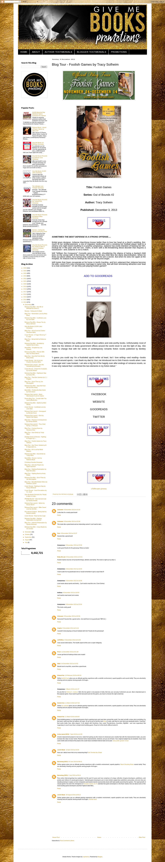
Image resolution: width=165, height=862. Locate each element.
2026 (25, 268)
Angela (59, 628)
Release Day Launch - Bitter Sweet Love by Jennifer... (35, 508)
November (28, 532)
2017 (25, 292)
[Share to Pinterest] (86, 494)
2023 (25, 276)
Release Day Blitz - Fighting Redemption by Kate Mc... (33, 519)
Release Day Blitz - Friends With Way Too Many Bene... (34, 352)
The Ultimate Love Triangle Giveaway (38, 187)
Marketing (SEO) (62, 761)
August (27, 540)
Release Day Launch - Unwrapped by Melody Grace (35, 412)
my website (65, 705)
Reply (59, 515)
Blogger (100, 857)
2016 (25, 294)
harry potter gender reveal (121, 741)
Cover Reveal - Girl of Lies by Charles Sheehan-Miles (34, 361)
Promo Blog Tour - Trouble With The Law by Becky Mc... (35, 399)
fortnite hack (65, 678)
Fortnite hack (93, 799)
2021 (25, 281)
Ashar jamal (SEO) (63, 734)
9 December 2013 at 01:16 (70, 628)
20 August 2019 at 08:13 (73, 795)
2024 (25, 273)
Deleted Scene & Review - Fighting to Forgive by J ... (35, 437)
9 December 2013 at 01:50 (72, 640)
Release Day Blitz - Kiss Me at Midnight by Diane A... (34, 307)
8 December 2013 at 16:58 (74, 580)
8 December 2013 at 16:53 (74, 569)
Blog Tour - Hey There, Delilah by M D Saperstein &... (35, 446)
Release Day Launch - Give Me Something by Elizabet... (34, 365)
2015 (25, 297)
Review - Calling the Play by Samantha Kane (39, 230)
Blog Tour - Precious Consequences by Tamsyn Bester (36, 420)
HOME (23, 52)
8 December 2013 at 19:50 (71, 592)
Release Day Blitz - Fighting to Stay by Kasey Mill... (35, 373)
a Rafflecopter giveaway (99, 489)
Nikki (58, 663)
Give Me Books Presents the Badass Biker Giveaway (39, 216)
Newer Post (55, 837)
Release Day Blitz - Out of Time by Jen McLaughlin (35, 478)
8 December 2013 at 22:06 (72, 616)
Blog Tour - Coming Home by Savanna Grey (33, 429)
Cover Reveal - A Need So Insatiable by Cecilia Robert (36, 369)
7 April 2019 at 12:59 (76, 734)
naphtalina (86, 857)
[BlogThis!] (80, 494)
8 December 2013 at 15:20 (72, 509)
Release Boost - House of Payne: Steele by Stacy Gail (39, 129)
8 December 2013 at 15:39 (74, 545)
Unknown (60, 509)
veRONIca (60, 640)
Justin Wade (61, 750)
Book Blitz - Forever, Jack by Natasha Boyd (33, 458)
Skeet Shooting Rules (127, 764)
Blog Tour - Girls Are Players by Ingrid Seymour (34, 465)
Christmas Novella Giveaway (33, 462)
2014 (25, 299)
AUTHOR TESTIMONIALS (58, 52)
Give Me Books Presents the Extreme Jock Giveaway (39, 157)
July (26, 542)
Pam (58, 533)
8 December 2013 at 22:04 (74, 604)
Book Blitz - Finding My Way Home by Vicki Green (35, 390)
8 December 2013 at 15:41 (74, 557)
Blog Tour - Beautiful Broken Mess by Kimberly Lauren (36, 482)
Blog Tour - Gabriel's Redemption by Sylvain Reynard (36, 523)
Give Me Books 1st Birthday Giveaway (38, 143)
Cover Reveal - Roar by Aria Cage (35, 516)
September (28, 537)
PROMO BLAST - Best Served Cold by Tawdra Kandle (35, 499)
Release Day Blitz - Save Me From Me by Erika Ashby (35, 386)
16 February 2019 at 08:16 (73, 675)
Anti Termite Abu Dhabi (95, 752)
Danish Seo (61, 703)
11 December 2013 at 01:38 (69, 652)
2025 (25, 271)
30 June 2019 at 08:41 (75, 761)
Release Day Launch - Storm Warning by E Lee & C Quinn (34, 395)
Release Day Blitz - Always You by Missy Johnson (35, 323)
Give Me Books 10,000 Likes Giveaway (39, 172)
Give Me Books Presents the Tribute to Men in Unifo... (35, 495)
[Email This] (78, 494)
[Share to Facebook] (84, 494)
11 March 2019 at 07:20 (72, 703)
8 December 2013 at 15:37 (69, 533)
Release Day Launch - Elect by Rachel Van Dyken (34, 416)
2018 (25, 289)
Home (99, 837)
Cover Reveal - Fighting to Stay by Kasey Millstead (35, 487)
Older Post (142, 837)
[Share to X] (82, 494)
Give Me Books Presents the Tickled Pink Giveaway (39, 201)
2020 (25, 284)
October (27, 534)
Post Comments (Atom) (67, 840)
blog (104, 721)
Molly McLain (61, 557)
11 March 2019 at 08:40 (72, 716)
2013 (25, 302)
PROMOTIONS (119, 52)
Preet (59, 652)
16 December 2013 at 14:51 (69, 663)
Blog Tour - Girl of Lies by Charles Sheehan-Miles (35, 331)
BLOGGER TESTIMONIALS (91, 52)
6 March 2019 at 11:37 (72, 689)
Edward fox (60, 675)
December (28, 304)
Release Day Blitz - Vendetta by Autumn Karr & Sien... (34, 344)
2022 (25, 278)
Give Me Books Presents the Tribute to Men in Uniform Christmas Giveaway (39, 247)
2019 (25, 286)
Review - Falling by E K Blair (33, 311)
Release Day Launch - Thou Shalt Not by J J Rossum (35, 425)
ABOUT (36, 52)
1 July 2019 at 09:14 (74, 775)
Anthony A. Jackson (72, 692)
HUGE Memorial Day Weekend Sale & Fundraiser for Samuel (39, 114)
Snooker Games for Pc (91, 784)
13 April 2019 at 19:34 (72, 750)
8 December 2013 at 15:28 (72, 521)
